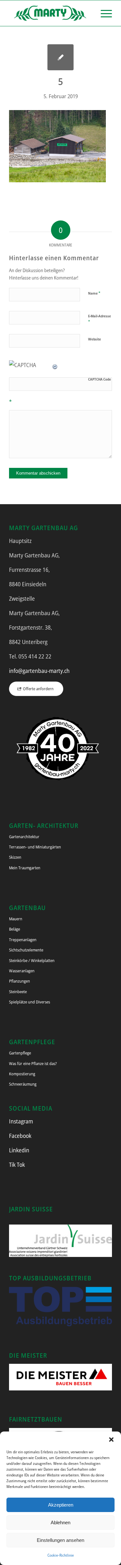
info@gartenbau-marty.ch (39, 671)
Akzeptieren (60, 1505)
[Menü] (103, 13)
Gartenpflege (20, 1053)
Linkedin (19, 1150)
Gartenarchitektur (24, 836)
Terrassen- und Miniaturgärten (35, 847)
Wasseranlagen (22, 971)
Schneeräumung (22, 1084)
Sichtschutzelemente (26, 950)
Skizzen (15, 857)
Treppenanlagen (22, 939)
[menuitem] (103, 13)
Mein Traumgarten (24, 868)
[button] (111, 1439)
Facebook (20, 1135)
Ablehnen (60, 1522)
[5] (60, 57)
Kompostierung (22, 1074)
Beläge (14, 929)
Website (94, 339)
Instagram (21, 1121)
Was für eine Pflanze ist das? (33, 1063)
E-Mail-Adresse (99, 319)
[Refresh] (55, 365)
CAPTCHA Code (99, 379)
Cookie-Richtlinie (60, 1555)
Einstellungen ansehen (60, 1540)
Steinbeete (18, 991)
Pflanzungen (19, 981)
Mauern (15, 919)
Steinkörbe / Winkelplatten (32, 960)
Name (94, 293)
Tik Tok (17, 1164)
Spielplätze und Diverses (29, 1002)
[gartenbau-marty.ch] (50, 13)
